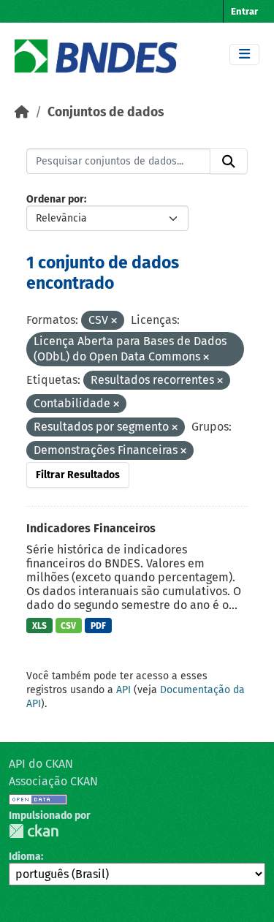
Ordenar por (55, 199)
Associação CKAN (53, 781)
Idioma (25, 856)
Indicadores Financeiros (91, 528)
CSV (68, 626)
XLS (39, 626)
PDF (98, 626)
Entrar (244, 11)
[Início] (22, 112)
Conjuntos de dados (105, 112)
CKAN (33, 831)
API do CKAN (41, 764)
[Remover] (114, 321)
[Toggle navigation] (244, 54)
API (123, 690)
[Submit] (229, 161)
